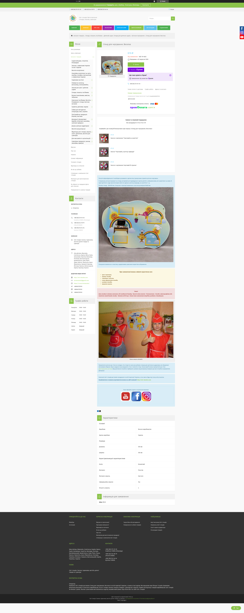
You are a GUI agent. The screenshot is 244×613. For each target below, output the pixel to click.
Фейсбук (71, 522)
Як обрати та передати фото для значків (80, 185)
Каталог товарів (79, 35)
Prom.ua (131, 597)
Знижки (86, 27)
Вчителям (108, 27)
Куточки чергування (138, 35)
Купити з (133, 69)
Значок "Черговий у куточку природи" (122, 151)
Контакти (145, 5)
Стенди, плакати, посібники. (94, 35)
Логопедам (150, 27)
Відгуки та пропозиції (102, 522)
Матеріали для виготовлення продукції (107, 535)
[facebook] (98, 411)
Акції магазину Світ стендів (159, 522)
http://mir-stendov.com (144, 380)
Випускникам (136, 27)
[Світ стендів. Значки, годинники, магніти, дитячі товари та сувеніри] (73, 21)
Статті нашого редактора (158, 527)
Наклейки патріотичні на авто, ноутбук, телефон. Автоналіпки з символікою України (81, 75)
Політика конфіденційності (147, 598)
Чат (237, 608)
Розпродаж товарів (156, 530)
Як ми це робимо (76, 169)
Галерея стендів (76, 162)
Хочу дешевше (75, 49)
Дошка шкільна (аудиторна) (80, 126)
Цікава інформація (77, 158)
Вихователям (121, 27)
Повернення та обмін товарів (132, 525)
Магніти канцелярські (78, 129)
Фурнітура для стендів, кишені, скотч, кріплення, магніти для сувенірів (81, 133)
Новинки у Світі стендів (157, 525)
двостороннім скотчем (105, 369)
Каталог (74, 27)
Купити (137, 64)
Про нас (97, 27)
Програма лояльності (102, 525)
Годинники (164, 27)
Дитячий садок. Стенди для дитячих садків (117, 35)
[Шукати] (173, 19)
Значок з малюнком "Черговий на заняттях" (124, 138)
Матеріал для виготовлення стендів (80, 179)
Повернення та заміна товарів (80, 190)
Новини (73, 154)
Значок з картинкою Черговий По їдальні (123, 165)
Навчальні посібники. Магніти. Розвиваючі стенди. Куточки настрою (81, 102)
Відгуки (73, 147)
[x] (100, 411)
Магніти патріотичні (78, 70)
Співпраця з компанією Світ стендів (79, 174)
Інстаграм (72, 525)
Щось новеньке (76, 53)
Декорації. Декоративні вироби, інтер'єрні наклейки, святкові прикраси (81, 121)
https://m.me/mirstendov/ (81, 283)
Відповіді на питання (77, 166)
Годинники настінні (78, 80)
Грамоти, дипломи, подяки (80, 107)
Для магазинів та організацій (81, 138)
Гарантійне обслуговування (132, 522)
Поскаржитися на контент (132, 598)
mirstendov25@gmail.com (81, 280)
